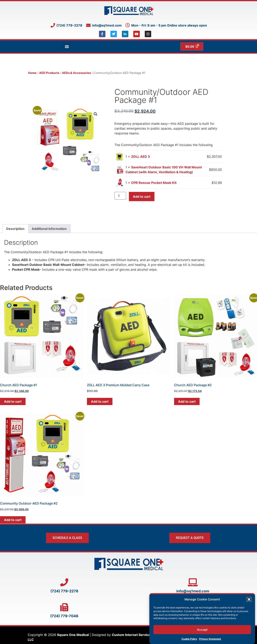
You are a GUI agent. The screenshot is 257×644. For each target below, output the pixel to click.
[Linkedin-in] (125, 34)
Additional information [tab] (49, 229)
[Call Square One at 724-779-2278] (64, 582)
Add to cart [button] (12, 401)
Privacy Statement (210, 638)
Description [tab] (15, 229)
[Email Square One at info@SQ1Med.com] (193, 582)
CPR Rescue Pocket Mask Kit (153, 183)
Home (32, 73)
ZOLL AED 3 (140, 157)
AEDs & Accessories (76, 73)
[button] (249, 599)
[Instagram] (148, 34)
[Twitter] (113, 34)
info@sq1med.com (192, 591)
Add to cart (141, 197)
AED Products (49, 73)
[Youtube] (136, 34)
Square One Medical (73, 635)
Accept (202, 630)
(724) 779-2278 (64, 591)
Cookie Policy (189, 638)
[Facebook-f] (102, 34)
